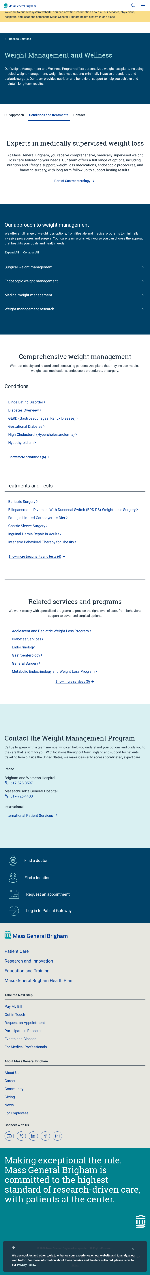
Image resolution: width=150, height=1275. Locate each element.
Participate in (23, 1031)
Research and (29, 961)
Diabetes (23, 410)
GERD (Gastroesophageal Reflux (42, 418)
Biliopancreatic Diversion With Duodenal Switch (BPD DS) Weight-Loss (72, 509)
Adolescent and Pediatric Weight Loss (50, 631)
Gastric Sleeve (26, 526)
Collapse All (31, 252)
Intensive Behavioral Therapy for (41, 542)
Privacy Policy (26, 1265)
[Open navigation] (143, 5)
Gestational (25, 426)
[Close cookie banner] (132, 1249)
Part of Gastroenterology (72, 181)
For (17, 1113)
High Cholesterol (41, 434)
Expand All (12, 252)
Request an (25, 1022)
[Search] (133, 5)
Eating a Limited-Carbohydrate (36, 518)
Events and (20, 1039)
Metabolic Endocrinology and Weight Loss (53, 671)
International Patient (29, 815)
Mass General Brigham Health (38, 980)
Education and (27, 970)
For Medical (26, 1047)
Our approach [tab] (14, 115)
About (12, 1072)
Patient (17, 951)
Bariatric (21, 501)
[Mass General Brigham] (20, 5)
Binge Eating (25, 402)
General (25, 663)
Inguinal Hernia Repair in (33, 534)
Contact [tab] (79, 115)
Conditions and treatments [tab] (48, 115)
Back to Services (20, 39)
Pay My (13, 1006)
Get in (15, 1014)
